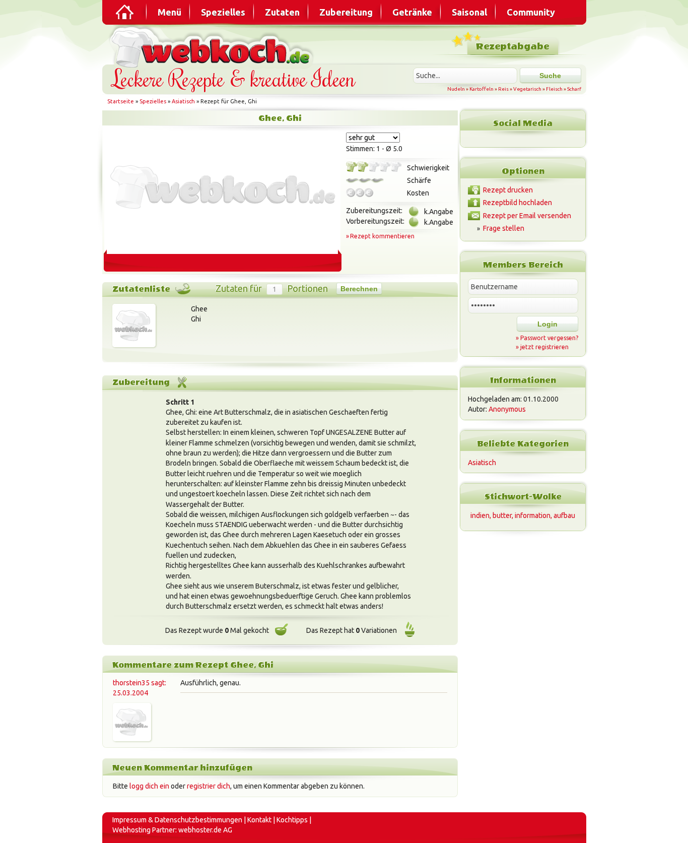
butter (502, 515)
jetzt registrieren (544, 347)
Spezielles (223, 12)
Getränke (412, 12)
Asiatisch (183, 101)
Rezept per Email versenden (527, 216)
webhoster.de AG (205, 830)
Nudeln (456, 89)
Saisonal (469, 12)
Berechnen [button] (359, 289)
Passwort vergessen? (549, 338)
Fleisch (554, 89)
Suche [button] (550, 76)
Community (531, 12)
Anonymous (507, 409)
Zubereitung (346, 12)
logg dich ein (149, 786)
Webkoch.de (213, 46)
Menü (169, 12)
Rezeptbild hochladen (517, 203)
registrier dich (208, 786)
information (533, 515)
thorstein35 (131, 683)
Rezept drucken (508, 190)
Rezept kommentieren (382, 236)
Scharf (574, 89)
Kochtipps (292, 820)
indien (480, 515)
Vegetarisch (527, 89)
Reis (503, 89)
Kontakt (259, 820)
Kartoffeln (481, 89)
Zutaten (282, 12)
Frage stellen (503, 228)
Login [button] (547, 324)
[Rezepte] (125, 12)
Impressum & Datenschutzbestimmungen (177, 820)
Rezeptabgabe (512, 46)
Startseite (120, 101)
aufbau (564, 515)
